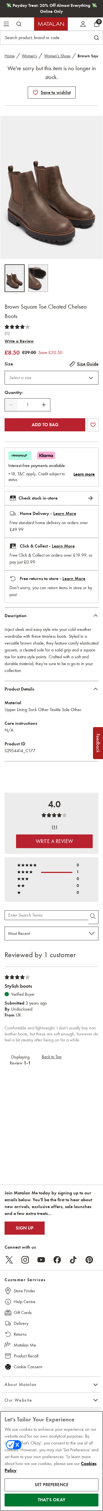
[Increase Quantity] (43, 405)
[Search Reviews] (93, 917)
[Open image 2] (38, 278)
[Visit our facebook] (57, 1259)
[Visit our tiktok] (73, 1259)
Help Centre (24, 1301)
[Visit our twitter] (9, 1259)
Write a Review (19, 341)
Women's (29, 56)
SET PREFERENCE (51, 1485)
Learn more (84, 474)
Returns (20, 1334)
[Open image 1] (15, 278)
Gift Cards (23, 1312)
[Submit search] (19, 24)
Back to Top (52, 1056)
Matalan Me (25, 1345)
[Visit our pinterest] (89, 1259)
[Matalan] (51, 24)
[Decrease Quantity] (11, 405)
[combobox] (51, 378)
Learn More (64, 513)
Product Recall (26, 1356)
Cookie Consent (28, 1366)
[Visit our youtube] (41, 1259)
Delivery (21, 1323)
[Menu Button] (6, 24)
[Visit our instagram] (25, 1259)
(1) (7, 333)
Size (9, 364)
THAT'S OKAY (51, 1500)
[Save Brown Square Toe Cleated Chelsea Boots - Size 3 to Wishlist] (35, 92)
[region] (51, 1461)
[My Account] (83, 24)
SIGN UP (24, 1228)
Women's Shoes (57, 56)
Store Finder (24, 1290)
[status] (27, 405)
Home (10, 56)
